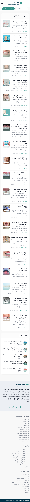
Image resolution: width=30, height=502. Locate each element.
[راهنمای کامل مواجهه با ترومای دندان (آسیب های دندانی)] (6, 112)
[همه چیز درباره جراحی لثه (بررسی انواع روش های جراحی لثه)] (6, 53)
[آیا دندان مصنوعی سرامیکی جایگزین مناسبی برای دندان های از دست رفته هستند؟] (6, 127)
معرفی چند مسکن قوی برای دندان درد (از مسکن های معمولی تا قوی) (13, 342)
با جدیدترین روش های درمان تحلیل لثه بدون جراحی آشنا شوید (19, 96)
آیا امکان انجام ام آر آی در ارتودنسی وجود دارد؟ (21, 269)
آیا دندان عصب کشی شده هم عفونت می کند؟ (20, 37)
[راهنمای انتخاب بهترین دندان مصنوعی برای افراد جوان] (6, 68)
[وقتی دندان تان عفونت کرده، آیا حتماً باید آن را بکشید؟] (6, 82)
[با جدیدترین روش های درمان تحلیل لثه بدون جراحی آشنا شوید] (6, 97)
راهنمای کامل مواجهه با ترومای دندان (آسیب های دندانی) (20, 111)
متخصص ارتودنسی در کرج (22, 451)
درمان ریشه (25, 46)
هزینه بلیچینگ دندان (24, 437)
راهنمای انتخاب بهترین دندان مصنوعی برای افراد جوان (20, 66)
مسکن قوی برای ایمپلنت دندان (21, 484)
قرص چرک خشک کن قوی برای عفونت (20, 482)
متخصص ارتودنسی (24, 449)
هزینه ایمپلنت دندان (24, 439)
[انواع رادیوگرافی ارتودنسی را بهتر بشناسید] (6, 208)
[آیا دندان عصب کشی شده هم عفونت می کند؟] (6, 38)
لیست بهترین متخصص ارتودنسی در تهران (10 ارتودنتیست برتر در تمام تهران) (12, 349)
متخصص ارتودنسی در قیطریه (22, 463)
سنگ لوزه (26, 490)
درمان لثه (25, 61)
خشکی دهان (25, 486)
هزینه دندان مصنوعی (24, 435)
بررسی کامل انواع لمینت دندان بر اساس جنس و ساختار (19, 174)
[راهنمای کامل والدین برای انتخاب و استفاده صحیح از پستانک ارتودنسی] (6, 239)
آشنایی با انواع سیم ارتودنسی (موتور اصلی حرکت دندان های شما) (20, 254)
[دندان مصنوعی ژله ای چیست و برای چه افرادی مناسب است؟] (6, 23)
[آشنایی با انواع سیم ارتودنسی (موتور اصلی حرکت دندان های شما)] (6, 254)
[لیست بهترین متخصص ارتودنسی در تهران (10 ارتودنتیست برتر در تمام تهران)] (25, 350)
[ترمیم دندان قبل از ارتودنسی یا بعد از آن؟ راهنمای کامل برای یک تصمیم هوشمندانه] (6, 317)
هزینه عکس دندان (24, 429)
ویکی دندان (19, 31)
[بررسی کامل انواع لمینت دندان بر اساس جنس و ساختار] (6, 175)
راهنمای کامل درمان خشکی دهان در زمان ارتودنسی (19, 223)
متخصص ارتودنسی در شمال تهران (20, 453)
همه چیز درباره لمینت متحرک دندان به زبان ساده (20, 284)
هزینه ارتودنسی (25, 419)
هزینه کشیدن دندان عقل (23, 433)
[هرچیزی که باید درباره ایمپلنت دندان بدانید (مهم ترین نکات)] (25, 370)
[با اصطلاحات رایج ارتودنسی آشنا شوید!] (6, 144)
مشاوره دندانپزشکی (22, 9)
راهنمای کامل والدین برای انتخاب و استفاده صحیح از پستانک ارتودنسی (19, 238)
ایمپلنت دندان (24, 31)
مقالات (21, 46)
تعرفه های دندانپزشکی (8, 9)
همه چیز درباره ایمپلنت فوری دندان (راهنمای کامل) (20, 190)
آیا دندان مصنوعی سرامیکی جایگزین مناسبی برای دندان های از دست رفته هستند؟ (19, 126)
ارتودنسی (25, 153)
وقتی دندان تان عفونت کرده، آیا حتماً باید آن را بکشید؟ (20, 81)
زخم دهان (26, 488)
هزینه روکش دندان (24, 425)
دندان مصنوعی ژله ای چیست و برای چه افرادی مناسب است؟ (20, 22)
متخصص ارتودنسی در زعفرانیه (21, 459)
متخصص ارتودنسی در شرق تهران (21, 457)
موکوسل (27, 492)
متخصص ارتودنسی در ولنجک (22, 461)
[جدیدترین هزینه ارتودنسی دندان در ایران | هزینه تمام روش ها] (25, 356)
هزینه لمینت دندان (24, 423)
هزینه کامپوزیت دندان (23, 441)
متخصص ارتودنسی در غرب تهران (21, 455)
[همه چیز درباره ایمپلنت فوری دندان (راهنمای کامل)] (6, 191)
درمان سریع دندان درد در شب (21, 479)
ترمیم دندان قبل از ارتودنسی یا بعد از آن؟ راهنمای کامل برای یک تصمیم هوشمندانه (19, 317)
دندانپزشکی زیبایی (24, 184)
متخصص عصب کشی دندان (22, 465)
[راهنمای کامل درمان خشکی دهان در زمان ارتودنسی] (6, 225)
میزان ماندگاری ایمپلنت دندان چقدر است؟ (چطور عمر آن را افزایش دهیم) (20, 300)
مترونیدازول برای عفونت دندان (21, 481)
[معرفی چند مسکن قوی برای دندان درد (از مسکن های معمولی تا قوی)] (25, 343)
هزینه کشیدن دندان (24, 431)
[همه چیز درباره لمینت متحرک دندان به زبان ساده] (6, 286)
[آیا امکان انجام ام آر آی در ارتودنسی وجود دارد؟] (6, 271)
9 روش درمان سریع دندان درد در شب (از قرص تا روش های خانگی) (13, 362)
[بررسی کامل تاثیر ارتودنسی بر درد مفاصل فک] (6, 160)
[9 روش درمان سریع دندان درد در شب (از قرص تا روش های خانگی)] (25, 363)
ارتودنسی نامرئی (25, 477)
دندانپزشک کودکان (24, 467)
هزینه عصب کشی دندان (23, 427)
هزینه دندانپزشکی (24, 421)
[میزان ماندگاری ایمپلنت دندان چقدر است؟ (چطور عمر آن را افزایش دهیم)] (6, 300)
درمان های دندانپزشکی (23, 90)
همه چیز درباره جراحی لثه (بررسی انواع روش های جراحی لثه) (19, 51)
